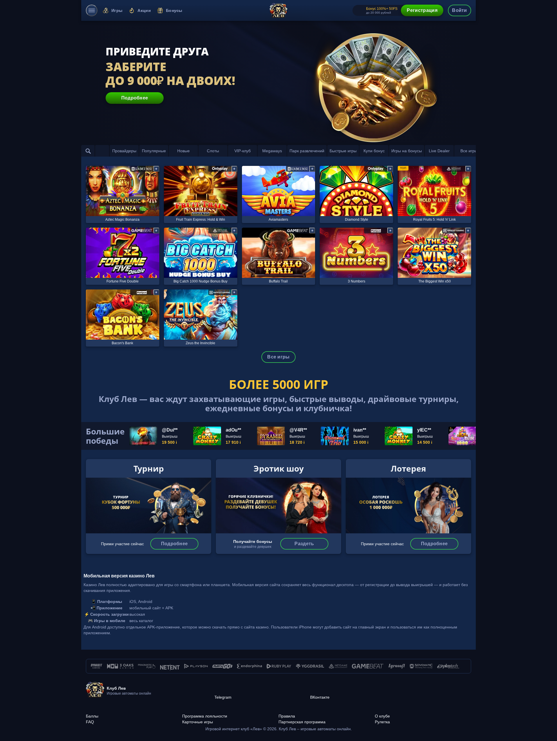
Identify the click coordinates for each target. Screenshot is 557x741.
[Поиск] (88, 151)
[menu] (91, 10)
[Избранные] (102, 151)
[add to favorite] (156, 169)
